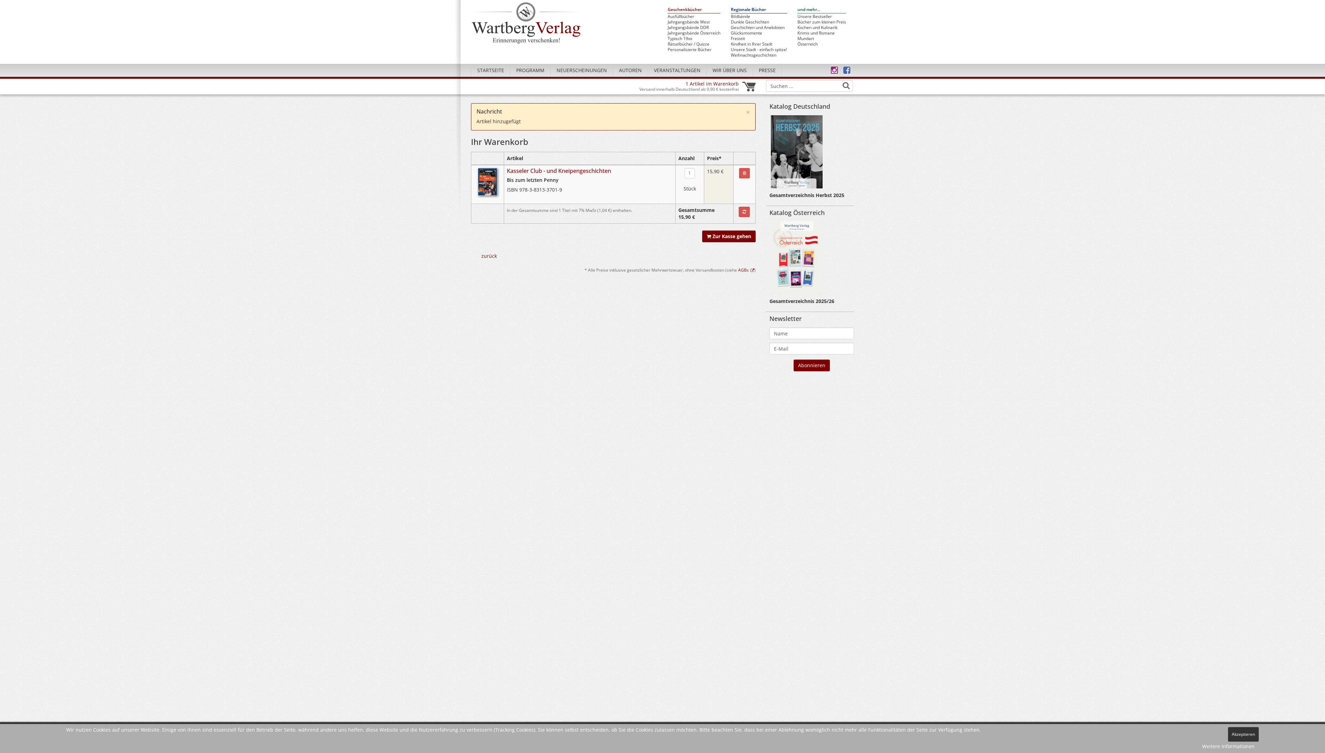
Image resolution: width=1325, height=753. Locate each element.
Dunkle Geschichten (750, 22)
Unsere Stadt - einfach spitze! (759, 49)
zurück (489, 256)
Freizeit (738, 38)
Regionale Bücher (748, 9)
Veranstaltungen (677, 70)
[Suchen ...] (846, 85)
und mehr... (808, 9)
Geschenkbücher (685, 9)
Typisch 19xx (680, 38)
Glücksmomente (746, 33)
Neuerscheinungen (582, 70)
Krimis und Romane (816, 33)
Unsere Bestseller (814, 16)
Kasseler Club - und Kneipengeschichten (559, 171)
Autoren (630, 70)
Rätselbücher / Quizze (688, 44)
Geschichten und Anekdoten (758, 27)
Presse (767, 70)
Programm (530, 70)
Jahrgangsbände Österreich (694, 33)
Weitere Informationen (1228, 746)
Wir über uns (730, 70)
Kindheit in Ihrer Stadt (751, 44)
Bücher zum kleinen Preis (821, 22)
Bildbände (740, 16)
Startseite (490, 70)
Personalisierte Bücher (689, 49)
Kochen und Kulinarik (817, 27)
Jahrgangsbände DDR (688, 27)
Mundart (805, 38)
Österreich (807, 44)
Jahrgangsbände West (689, 22)
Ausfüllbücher (681, 16)
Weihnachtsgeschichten (753, 55)
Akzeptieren (1243, 734)
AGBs (743, 270)
